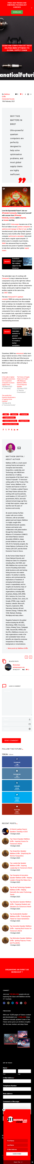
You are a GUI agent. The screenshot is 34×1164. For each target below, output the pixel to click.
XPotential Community (9, 213)
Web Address (8, 1094)
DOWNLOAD (17, 12)
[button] (26, 657)
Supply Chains (24, 421)
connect (12, 218)
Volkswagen (15, 224)
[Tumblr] (11, 429)
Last (19, 1074)
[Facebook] (3, 429)
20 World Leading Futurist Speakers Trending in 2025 (19, 830)
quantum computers (23, 227)
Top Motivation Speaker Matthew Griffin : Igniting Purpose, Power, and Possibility (21, 940)
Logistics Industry (9, 417)
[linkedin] (12, 1003)
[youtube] (25, 1003)
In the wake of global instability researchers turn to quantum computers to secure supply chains (8, 380)
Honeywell (5, 278)
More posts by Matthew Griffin (18, 648)
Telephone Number (10, 1086)
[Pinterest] (9, 429)
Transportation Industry (10, 424)
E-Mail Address (9, 1078)
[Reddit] (17, 429)
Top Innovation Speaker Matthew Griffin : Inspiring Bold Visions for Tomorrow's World (21, 928)
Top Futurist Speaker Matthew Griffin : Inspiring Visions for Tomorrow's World (20, 841)
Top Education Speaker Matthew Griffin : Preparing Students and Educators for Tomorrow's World (20, 904)
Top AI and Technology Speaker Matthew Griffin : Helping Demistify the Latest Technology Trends (20, 890)
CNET (6, 293)
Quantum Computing (10, 421)
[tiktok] (17, 1003)
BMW (4, 243)
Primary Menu (30, 18)
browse (6, 220)
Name (5, 1068)
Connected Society (8, 99)
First (4, 1074)
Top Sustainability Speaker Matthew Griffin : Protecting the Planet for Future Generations (20, 916)
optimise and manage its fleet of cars (14, 229)
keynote (23, 218)
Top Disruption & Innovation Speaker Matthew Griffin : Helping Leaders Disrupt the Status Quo (21, 877)
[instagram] (8, 1003)
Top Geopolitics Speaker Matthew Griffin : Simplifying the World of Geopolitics (20, 853)
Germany (14, 414)
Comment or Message (11, 1101)
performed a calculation (16, 236)
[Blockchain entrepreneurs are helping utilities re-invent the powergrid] (9, 667)
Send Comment (11, 740)
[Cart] (3, 19)
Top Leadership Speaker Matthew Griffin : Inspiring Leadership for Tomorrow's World (21, 865)
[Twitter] (6, 429)
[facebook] (4, 1003)
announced (19, 353)
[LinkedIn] (14, 429)
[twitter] (21, 1003)
